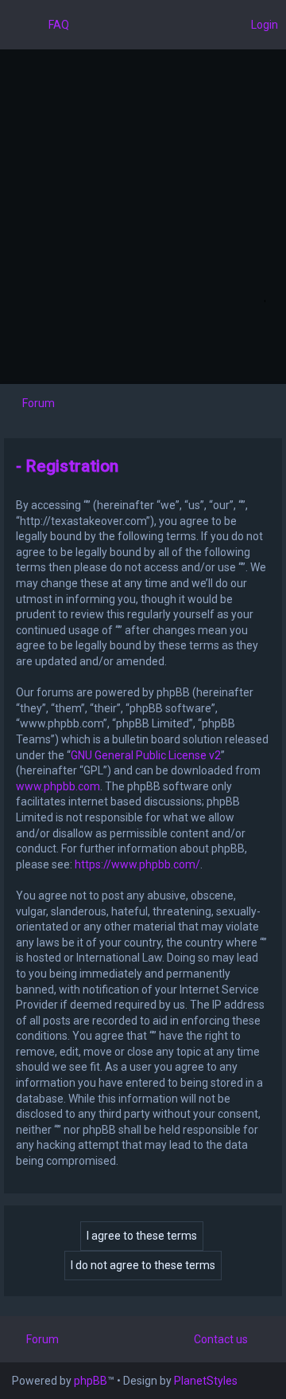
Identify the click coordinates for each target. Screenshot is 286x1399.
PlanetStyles (206, 1380)
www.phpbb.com (58, 786)
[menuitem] (51, 25)
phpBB (90, 1380)
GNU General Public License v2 (146, 755)
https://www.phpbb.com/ (137, 864)
